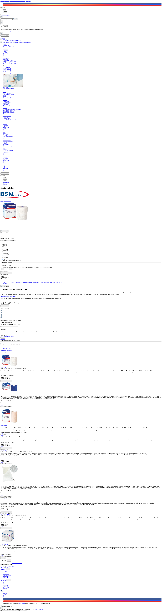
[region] (81, 217)
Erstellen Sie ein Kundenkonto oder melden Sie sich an (11, 31)
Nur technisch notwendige (5, 610)
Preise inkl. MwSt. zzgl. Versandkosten (8, 240)
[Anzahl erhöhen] (10, 269)
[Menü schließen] (3, 65)
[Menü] (2, 17)
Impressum (5, 593)
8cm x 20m (5, 253)
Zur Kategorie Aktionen (8, 150)
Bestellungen (18, 40)
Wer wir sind (5, 586)
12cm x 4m (5, 249)
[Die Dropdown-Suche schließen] (16, 19)
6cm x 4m (5, 245)
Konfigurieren (14, 610)
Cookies (4, 596)
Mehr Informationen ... (39, 609)
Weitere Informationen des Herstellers (8, 296)
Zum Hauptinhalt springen (6, 1)
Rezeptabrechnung (7, 575)
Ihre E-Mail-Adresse (5, 334)
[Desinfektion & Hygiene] (13, 86)
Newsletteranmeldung (7, 571)
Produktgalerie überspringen (6, 350)
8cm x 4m (5, 246)
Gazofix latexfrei (4, 425)
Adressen (14, 40)
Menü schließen (6, 35)
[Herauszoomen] (2, 231)
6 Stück (12, 260)
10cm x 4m (5, 248)
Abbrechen (3, 339)
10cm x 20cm (6, 254)
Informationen (3, 580)
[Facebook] (3, 3)
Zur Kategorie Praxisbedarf (8, 88)
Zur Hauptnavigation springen (25, 1)
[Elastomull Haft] (15, 212)
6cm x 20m (5, 251)
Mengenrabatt (6, 576)
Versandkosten (22, 603)
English (5, 12)
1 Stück (4, 259)
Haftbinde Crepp (4, 482)
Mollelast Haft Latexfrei (5, 498)
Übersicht (3, 40)
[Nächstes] (4, 558)
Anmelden (3, 38)
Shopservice (3, 569)
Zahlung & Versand (7, 572)
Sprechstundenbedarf (7, 265)
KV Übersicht (6, 587)
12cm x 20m (5, 255)
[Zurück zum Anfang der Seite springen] (2, 608)
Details (2, 379)
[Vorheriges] (2, 558)
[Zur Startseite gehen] (5, 15)
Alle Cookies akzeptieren (22, 610)
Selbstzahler (5, 264)
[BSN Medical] (81, 194)
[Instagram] (3, 4)
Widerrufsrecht (6, 574)
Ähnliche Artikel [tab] (6, 348)
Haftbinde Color (4, 450)
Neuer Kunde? (60, 331)
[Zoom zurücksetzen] (4, 231)
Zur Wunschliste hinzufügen (6, 380)
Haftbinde (2, 435)
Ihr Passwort (3, 335)
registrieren (5, 39)
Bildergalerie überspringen (6, 201)
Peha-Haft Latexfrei (4, 544)
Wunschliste (5, 577)
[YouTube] (3, 5)
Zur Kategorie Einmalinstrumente (9, 119)
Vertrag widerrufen (4, 567)
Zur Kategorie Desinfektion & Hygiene (11, 63)
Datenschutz (5, 594)
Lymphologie (5, 585)
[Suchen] (13, 19)
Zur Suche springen (15, 1)
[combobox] (6, 19)
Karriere (4, 582)
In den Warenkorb (4, 271)
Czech (5, 10)
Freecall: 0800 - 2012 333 (17, 563)
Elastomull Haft (4, 367)
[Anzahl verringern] (3, 269)
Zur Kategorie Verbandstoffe (8, 46)
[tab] (33, 282)
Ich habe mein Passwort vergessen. (7, 336)
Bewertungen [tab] (6, 283)
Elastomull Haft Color (5, 392)
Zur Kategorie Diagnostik (8, 136)
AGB (4, 595)
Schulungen (5, 583)
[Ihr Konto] (2, 33)
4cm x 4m (5, 244)
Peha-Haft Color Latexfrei (6, 514)
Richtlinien (5, 588)
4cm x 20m (5, 250)
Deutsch (5, 11)
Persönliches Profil (8, 40)
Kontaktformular (10, 566)
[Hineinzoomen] (7, 231)
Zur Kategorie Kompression (8, 105)
